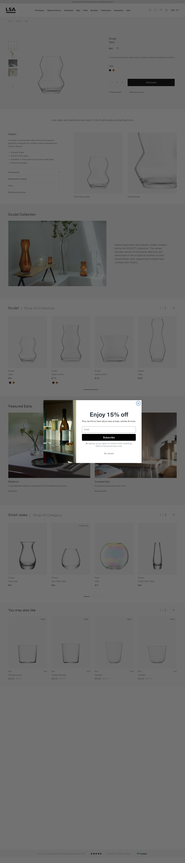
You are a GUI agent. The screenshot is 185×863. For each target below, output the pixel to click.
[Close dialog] (138, 403)
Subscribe (109, 437)
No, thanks (109, 453)
